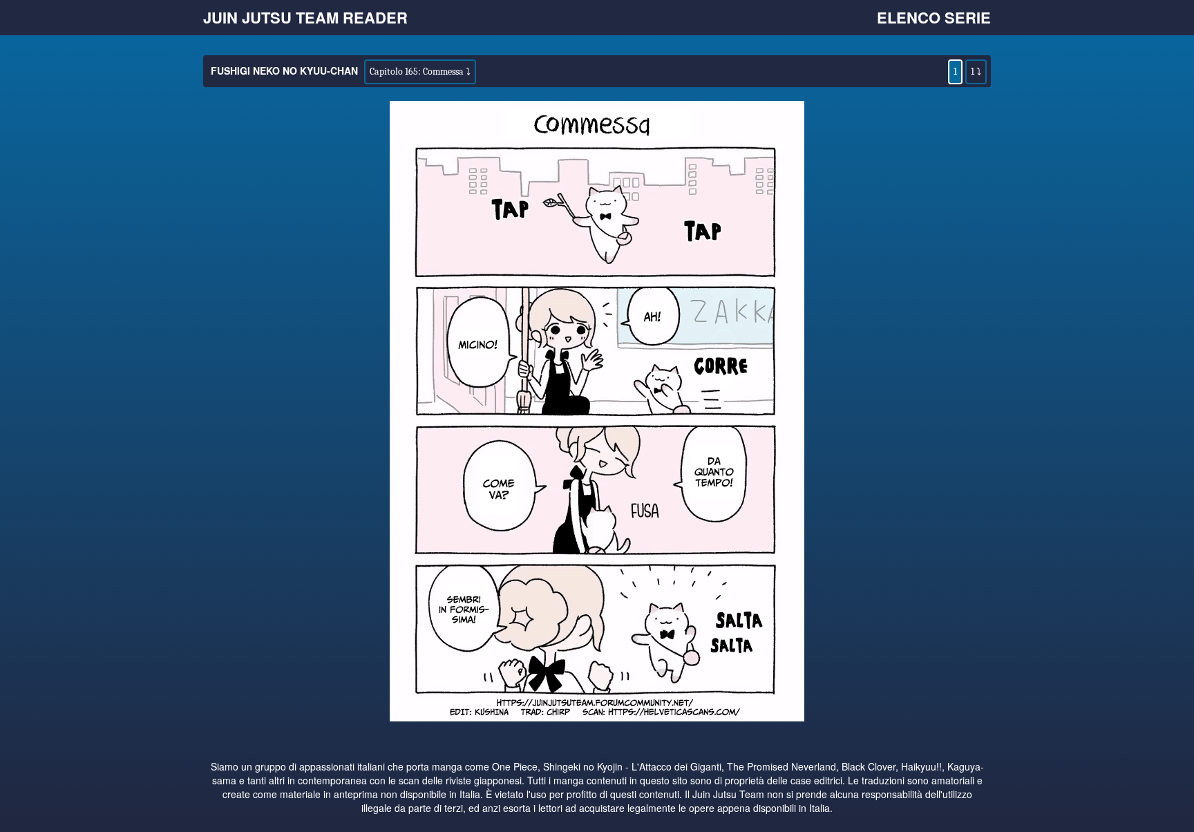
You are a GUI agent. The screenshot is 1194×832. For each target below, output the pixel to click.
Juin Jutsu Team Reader (305, 17)
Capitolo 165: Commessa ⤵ (420, 71)
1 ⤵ (976, 71)
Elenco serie (934, 17)
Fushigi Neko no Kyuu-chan (284, 70)
